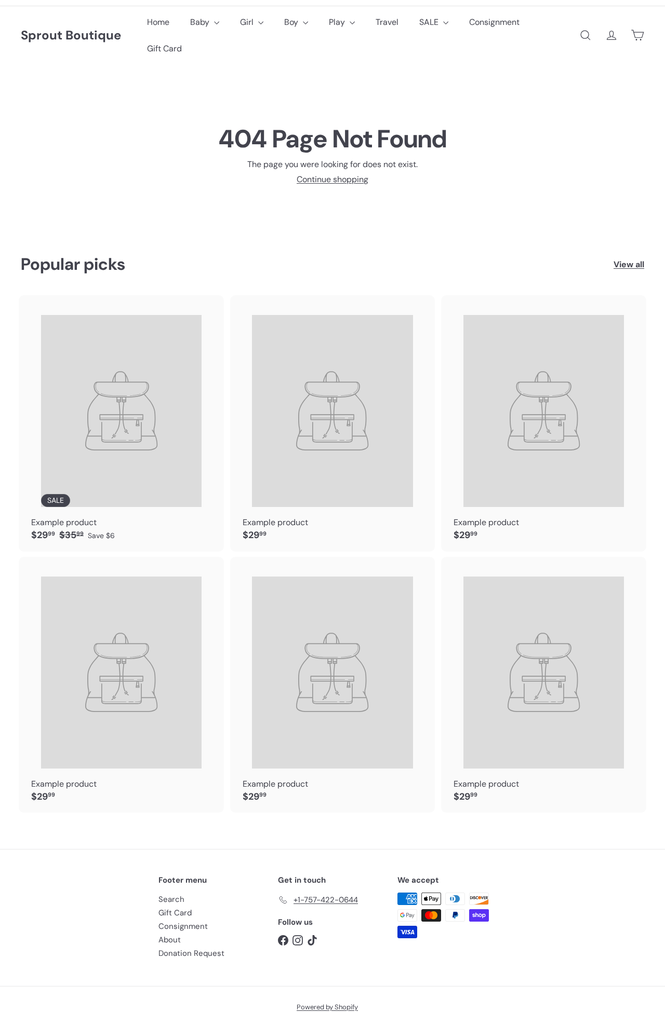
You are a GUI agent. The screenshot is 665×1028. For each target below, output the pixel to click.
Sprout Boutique (71, 35)
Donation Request (191, 953)
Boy (292, 22)
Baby (200, 22)
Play (338, 22)
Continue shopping (332, 179)
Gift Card (164, 48)
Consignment (494, 22)
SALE (430, 22)
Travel (387, 22)
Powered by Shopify (327, 1007)
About (169, 940)
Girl (248, 22)
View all (629, 264)
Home (158, 22)
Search (171, 899)
